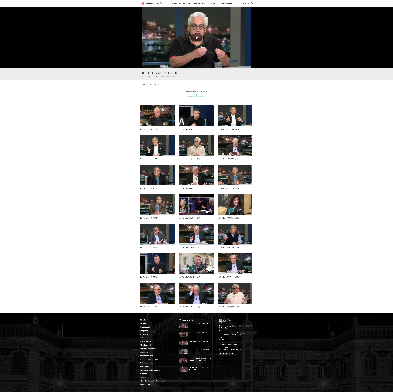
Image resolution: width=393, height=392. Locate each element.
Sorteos (143, 377)
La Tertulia (160, 76)
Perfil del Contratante (148, 348)
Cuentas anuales (146, 356)
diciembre (176, 76)
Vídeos (142, 338)
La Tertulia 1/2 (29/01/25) (228, 129)
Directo (143, 320)
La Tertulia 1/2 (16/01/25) (150, 248)
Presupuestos (145, 352)
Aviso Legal (144, 366)
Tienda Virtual (145, 345)
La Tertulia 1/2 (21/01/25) (189, 218)
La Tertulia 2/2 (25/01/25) (228, 218)
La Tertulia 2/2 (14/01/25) (228, 277)
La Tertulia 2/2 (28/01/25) (228, 159)
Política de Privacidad (148, 363)
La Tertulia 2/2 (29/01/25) (150, 159)
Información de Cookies (149, 359)
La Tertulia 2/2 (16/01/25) (189, 248)
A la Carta (144, 334)
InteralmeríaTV (145, 341)
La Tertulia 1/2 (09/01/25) (150, 307)
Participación (145, 384)
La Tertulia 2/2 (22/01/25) (150, 218)
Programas (150, 76)
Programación (145, 327)
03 (182, 76)
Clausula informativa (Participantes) (153, 381)
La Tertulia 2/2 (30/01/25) (150, 129)
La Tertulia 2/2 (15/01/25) (150, 277)
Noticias (143, 323)
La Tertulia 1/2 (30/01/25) (189, 129)
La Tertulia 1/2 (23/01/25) (189, 188)
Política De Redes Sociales (150, 370)
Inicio (142, 76)
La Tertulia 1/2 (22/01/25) (228, 188)
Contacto (144, 374)
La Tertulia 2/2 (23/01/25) (150, 188)
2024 (168, 76)
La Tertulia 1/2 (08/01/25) (228, 307)
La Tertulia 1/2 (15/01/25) (228, 248)
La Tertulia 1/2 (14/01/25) (189, 277)
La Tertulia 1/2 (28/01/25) (189, 159)
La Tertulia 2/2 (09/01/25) (189, 307)
